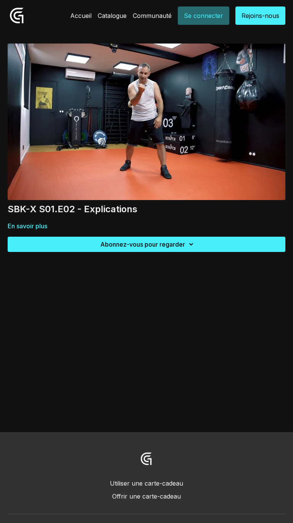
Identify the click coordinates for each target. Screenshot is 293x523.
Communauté (152, 15)
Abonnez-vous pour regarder (142, 244)
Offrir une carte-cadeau (146, 496)
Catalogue (112, 15)
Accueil (81, 15)
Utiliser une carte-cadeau (146, 483)
